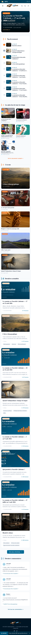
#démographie (6, 344)
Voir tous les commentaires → (15, 609)
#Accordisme (6, 543)
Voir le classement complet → (15, 158)
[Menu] (2, 5)
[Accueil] (12, 6)
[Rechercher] (22, 5)
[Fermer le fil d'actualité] (29, 633)
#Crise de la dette (15, 543)
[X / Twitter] (29, 1)
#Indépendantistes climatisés (20, 410)
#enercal (14, 344)
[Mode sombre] (25, 5)
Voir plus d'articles (14, 552)
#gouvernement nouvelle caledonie (11, 545)
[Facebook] (27, 1)
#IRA (4, 413)
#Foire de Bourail (22, 344)
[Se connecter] (28, 5)
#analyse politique (7, 410)
